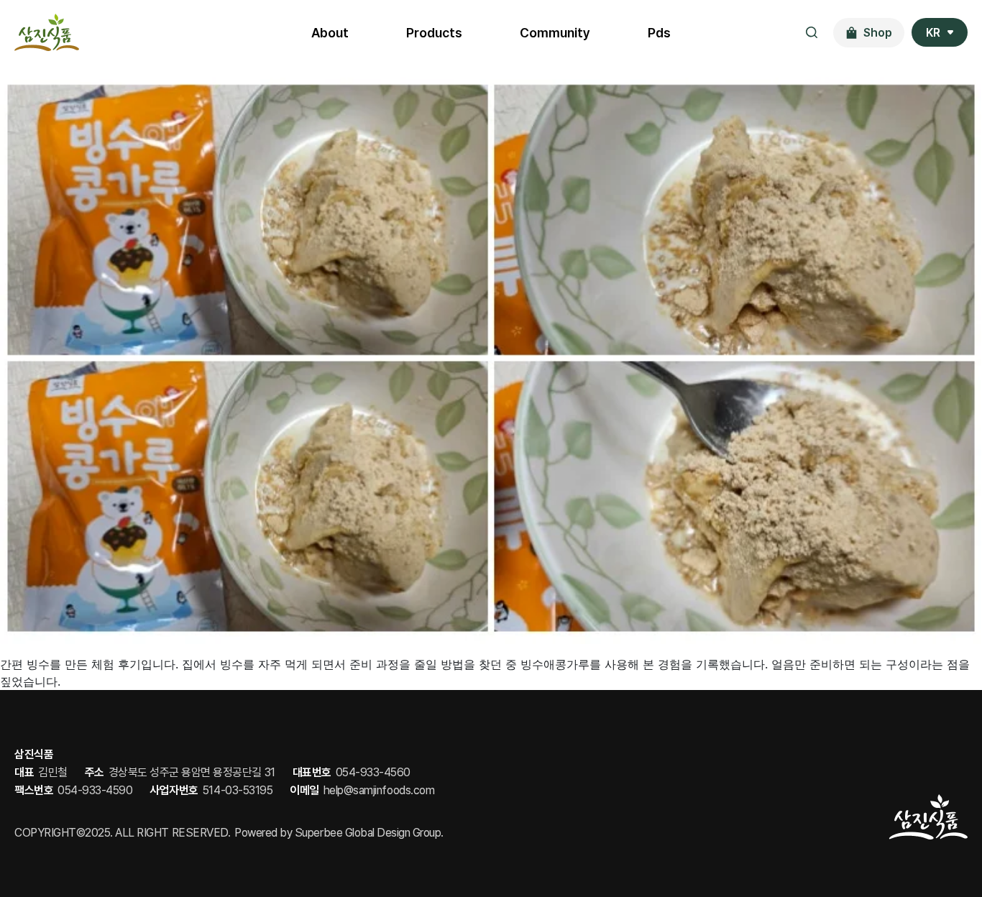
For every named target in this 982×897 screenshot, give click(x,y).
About (330, 32)
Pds (659, 32)
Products (434, 32)
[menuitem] (940, 32)
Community (555, 32)
